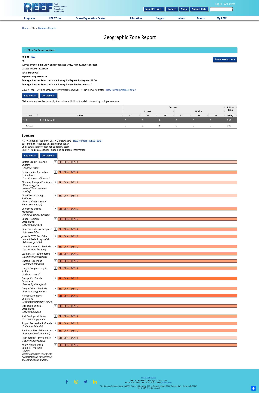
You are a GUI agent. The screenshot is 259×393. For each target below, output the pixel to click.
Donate (172, 9)
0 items (231, 4)
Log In (218, 4)
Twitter (85, 383)
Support (160, 18)
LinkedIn (95, 383)
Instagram (76, 383)
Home (25, 27)
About (181, 18)
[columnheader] (174, 107)
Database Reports (47, 27)
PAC (33, 56)
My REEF (222, 18)
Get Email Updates (148, 377)
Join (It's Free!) (153, 9)
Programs (29, 18)
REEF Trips (55, 18)
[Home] (45, 8)
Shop (184, 9)
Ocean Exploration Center (90, 18)
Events (201, 18)
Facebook (67, 383)
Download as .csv (225, 59)
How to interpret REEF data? (121, 90)
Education (136, 18)
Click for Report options (41, 50)
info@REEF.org (167, 382)
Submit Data (199, 9)
